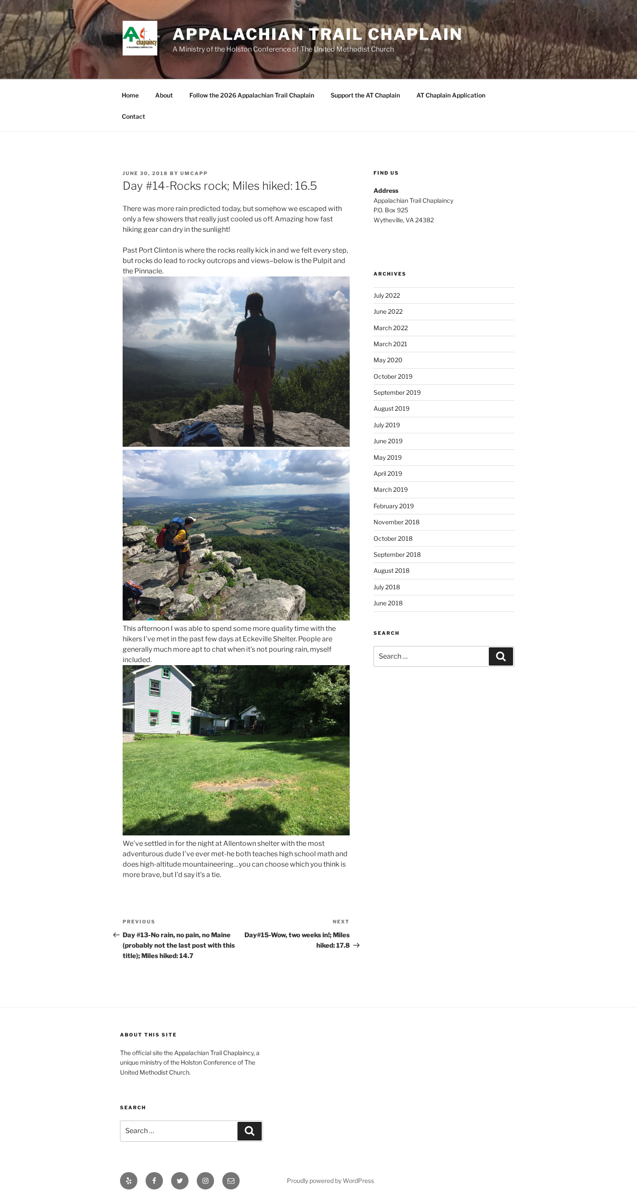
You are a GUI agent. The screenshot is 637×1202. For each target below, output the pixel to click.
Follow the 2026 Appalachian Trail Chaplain (251, 95)
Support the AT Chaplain (365, 95)
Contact (133, 116)
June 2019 (388, 441)
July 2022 (387, 295)
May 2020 (388, 360)
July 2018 (387, 587)
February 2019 (394, 506)
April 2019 (388, 473)
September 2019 (397, 392)
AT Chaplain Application (450, 95)
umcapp (194, 173)
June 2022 (388, 311)
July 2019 (387, 425)
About (164, 95)
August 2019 (392, 408)
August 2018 (392, 570)
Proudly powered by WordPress (330, 1180)
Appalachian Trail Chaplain (317, 34)
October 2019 (393, 376)
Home (130, 95)
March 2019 (391, 489)
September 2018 (397, 554)
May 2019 (388, 457)
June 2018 (388, 603)
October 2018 (393, 538)
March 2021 (390, 344)
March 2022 (391, 327)
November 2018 (396, 522)
